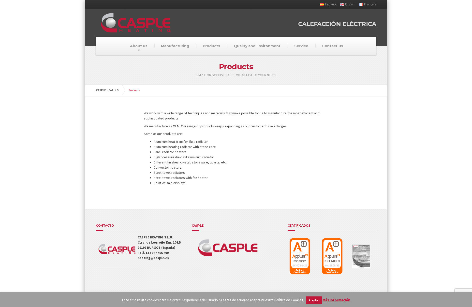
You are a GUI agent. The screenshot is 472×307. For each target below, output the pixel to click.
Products (211, 46)
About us (138, 46)
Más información (336, 300)
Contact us (332, 46)
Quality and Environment (257, 46)
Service (301, 46)
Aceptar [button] (314, 300)
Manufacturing (175, 46)
